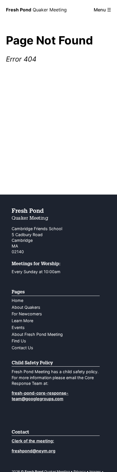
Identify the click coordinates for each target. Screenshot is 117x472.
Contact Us (22, 347)
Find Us (19, 340)
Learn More (22, 320)
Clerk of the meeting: (33, 440)
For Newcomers (27, 313)
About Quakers (26, 307)
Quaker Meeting (36, 10)
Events (18, 327)
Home (17, 300)
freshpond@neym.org (33, 450)
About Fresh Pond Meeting (37, 334)
